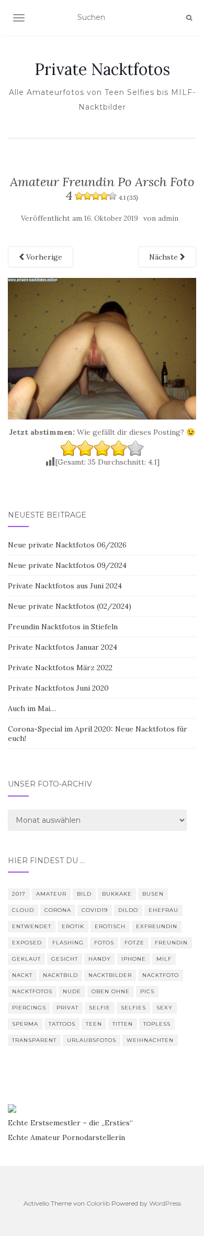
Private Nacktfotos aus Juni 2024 (65, 585)
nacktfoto (160, 975)
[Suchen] (189, 18)
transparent (34, 1040)
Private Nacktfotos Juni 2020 (58, 688)
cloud (23, 910)
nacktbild (60, 975)
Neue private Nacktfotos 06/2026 (67, 545)
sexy (164, 1007)
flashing (68, 942)
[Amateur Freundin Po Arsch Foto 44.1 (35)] (102, 347)
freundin (171, 942)
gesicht (64, 958)
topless (157, 1023)
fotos (104, 942)
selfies (133, 1007)
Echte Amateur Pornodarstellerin (66, 1137)
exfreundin (156, 926)
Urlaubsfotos (91, 1040)
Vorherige (43, 257)
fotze (134, 942)
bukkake (117, 893)
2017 (19, 893)
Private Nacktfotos (102, 69)
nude (72, 991)
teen (94, 1023)
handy (99, 958)
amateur (51, 893)
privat (67, 1007)
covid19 (95, 910)
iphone (133, 958)
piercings (29, 1007)
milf (164, 958)
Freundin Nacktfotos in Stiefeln (63, 626)
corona (57, 910)
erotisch (110, 926)
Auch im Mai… (32, 708)
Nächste (164, 257)
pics (147, 991)
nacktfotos (32, 991)
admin (168, 218)
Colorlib (98, 1203)
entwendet (31, 926)
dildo (128, 910)
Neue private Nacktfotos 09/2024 (67, 565)
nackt (22, 975)
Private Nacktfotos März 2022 (60, 667)
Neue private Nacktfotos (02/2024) (69, 606)
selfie (99, 1007)
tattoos (62, 1023)
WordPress (165, 1203)
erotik (73, 926)
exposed (27, 942)
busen (153, 893)
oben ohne (111, 991)
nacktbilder (110, 975)
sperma (25, 1023)
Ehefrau (163, 910)
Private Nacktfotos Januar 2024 (62, 647)
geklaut (26, 958)
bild (84, 893)
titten (122, 1023)
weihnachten (150, 1040)
